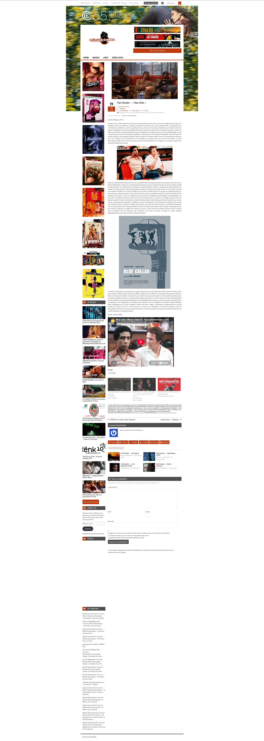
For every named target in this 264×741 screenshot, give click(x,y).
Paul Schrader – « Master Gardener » (163, 465)
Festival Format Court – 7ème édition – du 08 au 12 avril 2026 (93, 438)
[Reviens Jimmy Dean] (93, 122)
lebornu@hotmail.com (137, 412)
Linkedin (145, 442)
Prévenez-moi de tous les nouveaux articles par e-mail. (127, 538)
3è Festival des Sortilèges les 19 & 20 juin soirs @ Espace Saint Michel (93, 419)
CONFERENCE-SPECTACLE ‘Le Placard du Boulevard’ (93, 362)
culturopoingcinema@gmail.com (166, 412)
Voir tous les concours (157, 50)
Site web (111, 521)
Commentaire (112, 487)
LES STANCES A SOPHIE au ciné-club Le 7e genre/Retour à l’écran (93, 400)
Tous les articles (85, 3)
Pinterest (155, 442)
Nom (110, 512)
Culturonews (96, 3)
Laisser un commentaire (129, 115)
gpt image (85, 644)
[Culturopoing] (102, 47)
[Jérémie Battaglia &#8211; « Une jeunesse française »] (119, 384)
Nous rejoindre (152, 3)
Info (162, 3)
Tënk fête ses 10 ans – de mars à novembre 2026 (92, 457)
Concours (106, 3)
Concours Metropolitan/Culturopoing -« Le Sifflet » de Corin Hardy (92, 700)
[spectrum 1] (93, 297)
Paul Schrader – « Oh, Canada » (130, 453)
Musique (96, 57)
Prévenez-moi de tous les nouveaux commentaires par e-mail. (129, 535)
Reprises (122, 108)
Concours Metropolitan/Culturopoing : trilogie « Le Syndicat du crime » (92, 654)
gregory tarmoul (87, 636)
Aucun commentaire (114, 115)
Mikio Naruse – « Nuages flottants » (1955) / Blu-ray (93, 476)
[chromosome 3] (93, 185)
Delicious (166, 442)
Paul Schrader (124, 110)
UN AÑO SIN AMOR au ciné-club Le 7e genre (93, 381)
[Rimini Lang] (93, 266)
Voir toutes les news (91, 502)
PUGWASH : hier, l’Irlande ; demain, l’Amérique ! (122, 419)
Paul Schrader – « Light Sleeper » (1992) (166, 454)
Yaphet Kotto (160, 112)
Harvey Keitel (135, 112)
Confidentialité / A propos (119, 3)
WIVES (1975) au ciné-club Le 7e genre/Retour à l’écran (92, 496)
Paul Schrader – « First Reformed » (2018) (128, 465)
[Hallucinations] (93, 153)
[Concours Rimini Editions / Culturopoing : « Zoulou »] (157, 30)
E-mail (147, 512)
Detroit (128, 112)
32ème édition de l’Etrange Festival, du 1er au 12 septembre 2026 (93, 321)
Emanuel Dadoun (124, 106)
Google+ (135, 442)
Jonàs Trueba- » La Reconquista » (168, 392)
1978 (146, 110)
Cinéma (86, 57)
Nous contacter (133, 3)
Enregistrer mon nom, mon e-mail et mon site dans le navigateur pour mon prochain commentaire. (139, 533)
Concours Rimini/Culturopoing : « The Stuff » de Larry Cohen (93, 631)
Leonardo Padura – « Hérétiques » (170, 419)
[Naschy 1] (93, 216)
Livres (105, 57)
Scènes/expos (117, 57)
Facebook (114, 442)
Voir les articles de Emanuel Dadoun (132, 430)
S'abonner (88, 529)
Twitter (124, 442)
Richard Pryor (144, 112)
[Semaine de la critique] (132, 15)
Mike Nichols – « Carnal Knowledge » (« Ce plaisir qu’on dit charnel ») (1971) (144, 394)
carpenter (122, 112)
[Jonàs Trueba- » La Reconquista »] (169, 384)
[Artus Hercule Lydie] (93, 247)
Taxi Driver (152, 112)
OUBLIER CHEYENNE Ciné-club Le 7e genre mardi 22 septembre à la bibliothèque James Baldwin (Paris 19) (93, 342)
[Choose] (93, 90)
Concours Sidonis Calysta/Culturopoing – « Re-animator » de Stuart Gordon (93, 616)
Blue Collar (136, 110)
